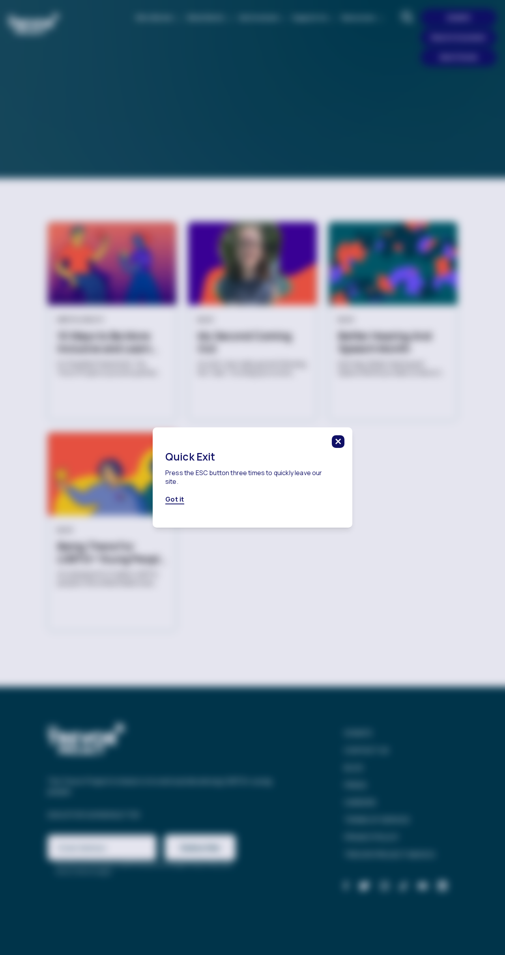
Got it (174, 499)
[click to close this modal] (338, 441)
